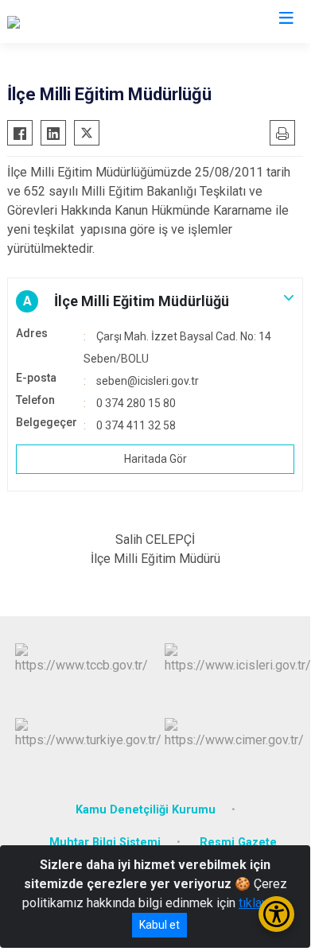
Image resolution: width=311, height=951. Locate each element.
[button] (155, 301)
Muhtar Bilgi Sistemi (105, 842)
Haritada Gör (155, 458)
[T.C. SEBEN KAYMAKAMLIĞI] (85, 21)
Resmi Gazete (238, 842)
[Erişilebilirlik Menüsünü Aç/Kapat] (276, 914)
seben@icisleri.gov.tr (147, 381)
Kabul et (159, 924)
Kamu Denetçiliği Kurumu (146, 810)
